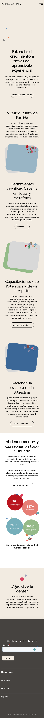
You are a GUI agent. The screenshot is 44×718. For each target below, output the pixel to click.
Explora (20, 226)
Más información (20, 325)
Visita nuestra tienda (22, 95)
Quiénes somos (20, 485)
